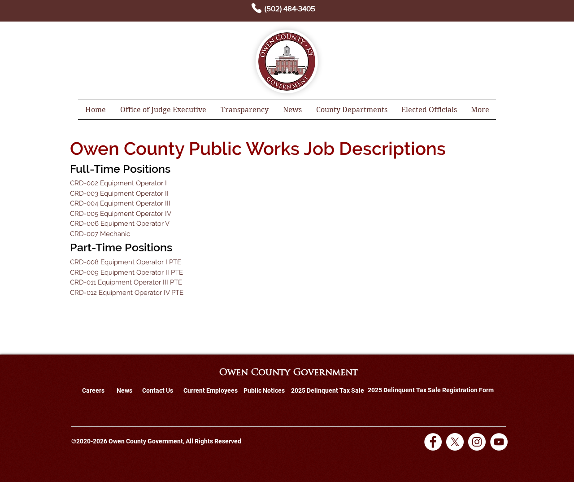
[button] (244, 109)
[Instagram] (477, 442)
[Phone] (256, 8)
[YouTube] (499, 442)
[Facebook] (433, 442)
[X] (455, 442)
